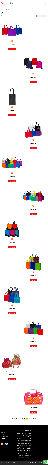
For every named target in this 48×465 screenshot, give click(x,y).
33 (29, 418)
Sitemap (3, 440)
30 (22, 418)
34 (31, 418)
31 (24, 418)
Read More (26, 457)
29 (20, 418)
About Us (3, 432)
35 (33, 418)
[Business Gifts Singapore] (9, 4)
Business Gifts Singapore (7, 462)
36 (35, 418)
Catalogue (3, 434)
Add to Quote (12, 49)
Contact (3, 438)
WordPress (32, 462)
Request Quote (4, 436)
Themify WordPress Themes (41, 462)
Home (2, 9)
